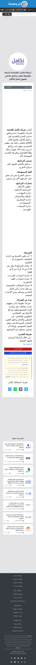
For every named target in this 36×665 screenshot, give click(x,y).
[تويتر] (15, 658)
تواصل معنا (17, 624)
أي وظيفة (19, 653)
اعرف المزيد (25, 364)
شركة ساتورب (19, 473)
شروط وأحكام (17, 627)
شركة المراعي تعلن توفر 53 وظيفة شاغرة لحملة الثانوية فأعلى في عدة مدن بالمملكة (15, 481)
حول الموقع (17, 620)
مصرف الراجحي (19, 497)
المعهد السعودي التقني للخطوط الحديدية (16, 508)
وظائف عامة (17, 591)
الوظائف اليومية (17, 609)
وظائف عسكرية (17, 579)
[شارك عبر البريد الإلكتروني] (20, 389)
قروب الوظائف (17, 616)
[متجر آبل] (15, 662)
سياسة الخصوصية (17, 631)
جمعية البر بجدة (19, 532)
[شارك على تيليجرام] (10, 389)
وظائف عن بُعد (17, 586)
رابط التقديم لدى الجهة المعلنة (17, 353)
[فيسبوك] (21, 658)
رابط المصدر (17, 349)
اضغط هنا (27, 343)
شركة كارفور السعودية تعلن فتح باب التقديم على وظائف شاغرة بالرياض (14, 445)
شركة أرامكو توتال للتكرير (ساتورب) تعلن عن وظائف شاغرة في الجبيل (14, 469)
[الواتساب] (25, 662)
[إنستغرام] (11, 658)
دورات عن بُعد (17, 597)
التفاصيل (8, 376)
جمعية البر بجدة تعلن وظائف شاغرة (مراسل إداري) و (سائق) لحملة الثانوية (15, 528)
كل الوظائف (17, 605)
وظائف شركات (27, 87)
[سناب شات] (18, 658)
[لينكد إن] (18, 662)
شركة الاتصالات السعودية (17, 461)
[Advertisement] (18, 34)
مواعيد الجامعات (18, 594)
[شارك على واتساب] (15, 389)
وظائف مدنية (18, 576)
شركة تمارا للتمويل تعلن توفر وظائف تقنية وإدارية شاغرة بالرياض (15, 516)
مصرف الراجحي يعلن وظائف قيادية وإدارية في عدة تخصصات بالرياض (14, 493)
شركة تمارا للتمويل (18, 520)
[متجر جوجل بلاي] (11, 662)
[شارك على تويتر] (26, 389)
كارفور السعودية (19, 449)
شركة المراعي (19, 485)
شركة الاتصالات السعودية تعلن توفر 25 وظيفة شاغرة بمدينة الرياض (14, 457)
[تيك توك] (25, 658)
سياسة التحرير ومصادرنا (17, 601)
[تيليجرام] (21, 662)
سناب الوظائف (17, 612)
